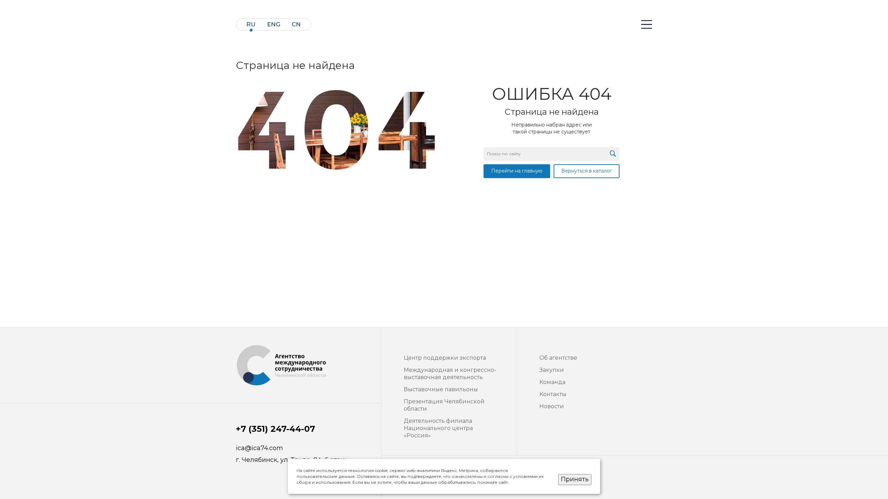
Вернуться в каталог (586, 171)
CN (296, 24)
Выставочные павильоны (441, 389)
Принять (575, 479)
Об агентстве (558, 357)
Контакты (552, 394)
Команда (552, 382)
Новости (551, 406)
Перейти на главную (517, 171)
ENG (273, 24)
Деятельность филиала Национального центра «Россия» (438, 428)
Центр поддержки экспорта (445, 357)
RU (251, 24)
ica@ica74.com (259, 448)
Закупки (551, 370)
